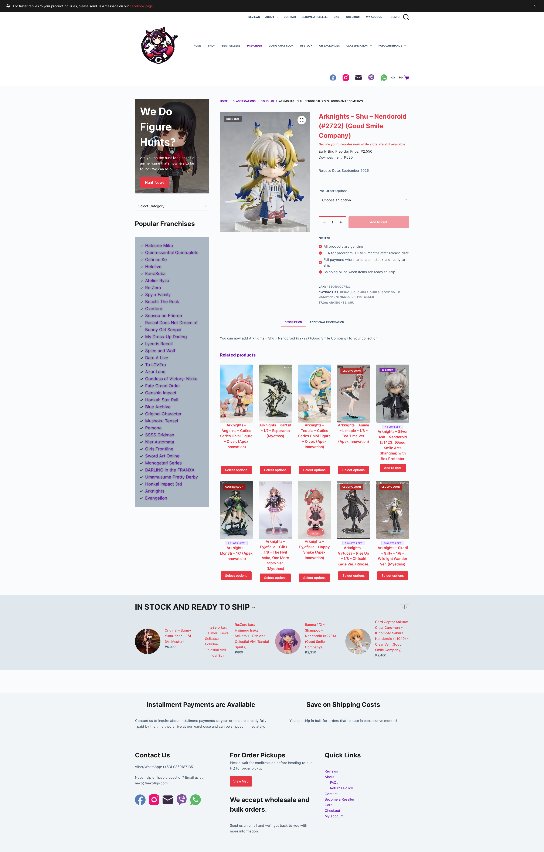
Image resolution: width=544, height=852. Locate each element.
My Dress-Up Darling (166, 336)
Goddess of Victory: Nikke (171, 378)
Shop (211, 45)
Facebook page (142, 6)
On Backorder (329, 45)
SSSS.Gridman (159, 434)
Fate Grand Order (162, 385)
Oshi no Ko (156, 259)
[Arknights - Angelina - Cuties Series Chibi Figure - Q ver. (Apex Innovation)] (236, 394)
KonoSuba (155, 273)
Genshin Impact (160, 392)
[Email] (358, 77)
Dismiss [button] (534, 6)
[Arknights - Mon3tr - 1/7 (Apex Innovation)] (236, 510)
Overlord (153, 308)
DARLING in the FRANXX (169, 470)
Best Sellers (231, 45)
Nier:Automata (159, 441)
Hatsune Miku (159, 245)
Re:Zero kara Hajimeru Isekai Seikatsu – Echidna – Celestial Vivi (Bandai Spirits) (252, 635)
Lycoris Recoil (159, 343)
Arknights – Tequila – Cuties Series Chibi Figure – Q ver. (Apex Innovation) (314, 436)
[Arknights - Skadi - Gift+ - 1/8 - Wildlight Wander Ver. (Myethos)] (392, 510)
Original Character (163, 413)
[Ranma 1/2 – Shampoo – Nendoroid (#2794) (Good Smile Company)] (288, 641)
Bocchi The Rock (162, 301)
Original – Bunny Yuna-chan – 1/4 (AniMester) (178, 636)
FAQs (334, 782)
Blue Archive (158, 406)
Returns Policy (341, 788)
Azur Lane (155, 371)
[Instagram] (346, 77)
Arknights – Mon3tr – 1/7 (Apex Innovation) (236, 553)
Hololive (153, 266)
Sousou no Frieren (163, 315)
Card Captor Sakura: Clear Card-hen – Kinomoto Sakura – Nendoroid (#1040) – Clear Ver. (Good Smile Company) (391, 636)
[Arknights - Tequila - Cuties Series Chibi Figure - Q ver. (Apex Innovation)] (314, 394)
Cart (337, 16)
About (269, 16)
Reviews (254, 16)
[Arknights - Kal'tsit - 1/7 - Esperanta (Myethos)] (275, 394)
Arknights (337, 302)
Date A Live (156, 357)
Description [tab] (293, 322)
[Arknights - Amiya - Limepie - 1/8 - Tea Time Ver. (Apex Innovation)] (353, 394)
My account (375, 16)
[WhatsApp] (384, 77)
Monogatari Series (163, 463)
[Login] (393, 77)
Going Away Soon (281, 45)
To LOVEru (155, 364)
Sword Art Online (162, 456)
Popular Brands (390, 45)
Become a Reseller (315, 16)
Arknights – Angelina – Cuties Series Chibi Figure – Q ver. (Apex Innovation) (236, 436)
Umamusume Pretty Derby (171, 477)
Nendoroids (346, 296)
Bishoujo (348, 292)
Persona (153, 427)
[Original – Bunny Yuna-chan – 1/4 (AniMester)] (147, 641)
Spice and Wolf (160, 350)
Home (197, 45)
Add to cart (378, 222)
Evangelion (156, 498)
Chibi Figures (368, 292)
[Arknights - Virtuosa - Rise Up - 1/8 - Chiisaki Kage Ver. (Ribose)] (353, 510)
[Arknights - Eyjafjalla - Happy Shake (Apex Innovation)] (314, 510)
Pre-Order (254, 45)
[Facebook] (333, 77)
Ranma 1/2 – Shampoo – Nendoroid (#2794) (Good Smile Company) (320, 635)
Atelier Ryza (157, 280)
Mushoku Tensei (161, 420)
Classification (357, 45)
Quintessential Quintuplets (171, 252)
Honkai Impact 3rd (163, 484)
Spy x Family (158, 294)
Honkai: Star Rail (161, 399)
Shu (351, 302)
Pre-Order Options (333, 191)
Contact (290, 16)
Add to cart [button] (392, 468)
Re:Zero (153, 287)
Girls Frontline (159, 449)
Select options (236, 470)
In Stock (306, 45)
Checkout (353, 16)
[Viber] (371, 77)
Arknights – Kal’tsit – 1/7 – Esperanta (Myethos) (275, 430)
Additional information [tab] (327, 322)
